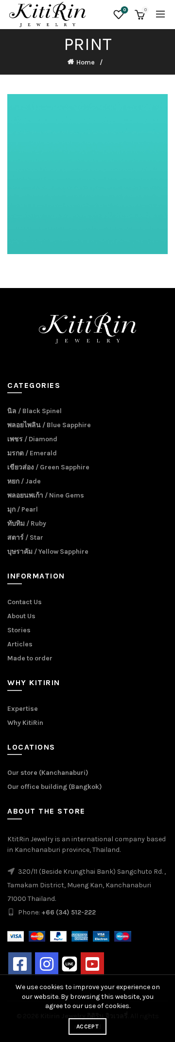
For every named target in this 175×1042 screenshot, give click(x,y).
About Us (21, 616)
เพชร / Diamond (32, 439)
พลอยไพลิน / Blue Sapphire (49, 425)
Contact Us (24, 602)
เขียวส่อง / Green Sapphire (48, 467)
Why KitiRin (25, 723)
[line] (69, 963)
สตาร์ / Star (25, 537)
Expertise (22, 709)
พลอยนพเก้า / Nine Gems (45, 495)
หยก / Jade (24, 481)
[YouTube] (92, 964)
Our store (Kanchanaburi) (47, 773)
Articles (20, 644)
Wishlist (124, 10)
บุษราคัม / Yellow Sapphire (47, 551)
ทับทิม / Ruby (26, 523)
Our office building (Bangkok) (54, 787)
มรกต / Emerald (32, 453)
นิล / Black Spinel (34, 411)
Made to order (29, 658)
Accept (87, 1026)
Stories (19, 630)
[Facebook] (20, 964)
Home (85, 62)
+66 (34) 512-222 (68, 912)
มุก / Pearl (22, 509)
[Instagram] (46, 964)
